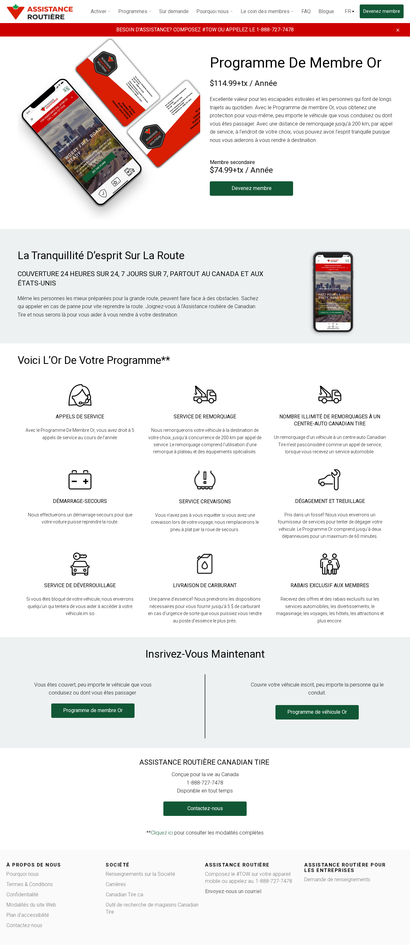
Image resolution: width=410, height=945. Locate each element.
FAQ (306, 11)
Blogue (326, 11)
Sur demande (174, 11)
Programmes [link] (133, 11)
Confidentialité (22, 895)
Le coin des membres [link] (266, 11)
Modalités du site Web (31, 905)
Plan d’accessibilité (27, 915)
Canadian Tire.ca (124, 895)
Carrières (116, 884)
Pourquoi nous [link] (213, 11)
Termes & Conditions (29, 884)
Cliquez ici (162, 833)
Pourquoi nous (22, 874)
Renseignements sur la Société (140, 874)
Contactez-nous (24, 925)
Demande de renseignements (337, 879)
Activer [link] (99, 11)
